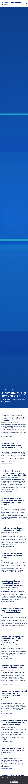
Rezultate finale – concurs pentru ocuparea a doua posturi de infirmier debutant (13, 445)
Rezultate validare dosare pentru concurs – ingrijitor (11, 529)
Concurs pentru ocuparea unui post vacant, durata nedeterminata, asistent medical (14, 694)
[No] (26, 780)
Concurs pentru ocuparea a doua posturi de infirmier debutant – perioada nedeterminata (12, 639)
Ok (10, 782)
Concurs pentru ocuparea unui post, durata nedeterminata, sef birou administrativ (14, 723)
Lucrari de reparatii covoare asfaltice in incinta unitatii (12, 667)
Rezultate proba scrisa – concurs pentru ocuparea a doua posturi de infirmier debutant (12, 501)
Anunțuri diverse (6, 401)
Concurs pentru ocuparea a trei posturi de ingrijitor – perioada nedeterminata (12, 610)
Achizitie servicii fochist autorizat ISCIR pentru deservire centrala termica (12, 583)
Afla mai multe (15, 782)
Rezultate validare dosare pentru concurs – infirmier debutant (11, 555)
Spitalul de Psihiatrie (12, 3)
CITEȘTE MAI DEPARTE (7, 436)
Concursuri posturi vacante (19, 399)
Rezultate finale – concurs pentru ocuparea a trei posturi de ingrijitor (13, 418)
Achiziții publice (6, 399)
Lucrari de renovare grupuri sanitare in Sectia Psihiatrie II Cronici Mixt (12, 750)
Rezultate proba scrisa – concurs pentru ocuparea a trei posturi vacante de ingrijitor (14, 473)
